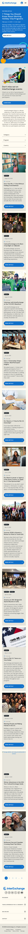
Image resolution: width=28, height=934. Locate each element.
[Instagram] (9, 892)
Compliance (18, 929)
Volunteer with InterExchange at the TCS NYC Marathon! (14, 303)
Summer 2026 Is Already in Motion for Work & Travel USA (13, 533)
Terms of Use (16, 931)
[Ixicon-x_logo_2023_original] (15, 892)
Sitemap (22, 931)
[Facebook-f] (6, 892)
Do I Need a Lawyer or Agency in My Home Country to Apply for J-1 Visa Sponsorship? (14, 479)
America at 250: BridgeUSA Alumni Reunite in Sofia (13, 601)
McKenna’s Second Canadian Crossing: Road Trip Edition (13, 843)
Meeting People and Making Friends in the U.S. (13, 724)
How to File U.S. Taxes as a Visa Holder (12, 659)
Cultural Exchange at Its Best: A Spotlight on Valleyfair (13, 245)
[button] (25, 3)
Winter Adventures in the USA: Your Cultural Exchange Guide (14, 783)
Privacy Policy (7, 931)
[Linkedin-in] (12, 892)
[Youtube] (22, 892)
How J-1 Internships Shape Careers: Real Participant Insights (12, 362)
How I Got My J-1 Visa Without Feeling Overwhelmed (14, 184)
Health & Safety (10, 929)
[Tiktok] (18, 892)
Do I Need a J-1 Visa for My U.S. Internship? (14, 422)
